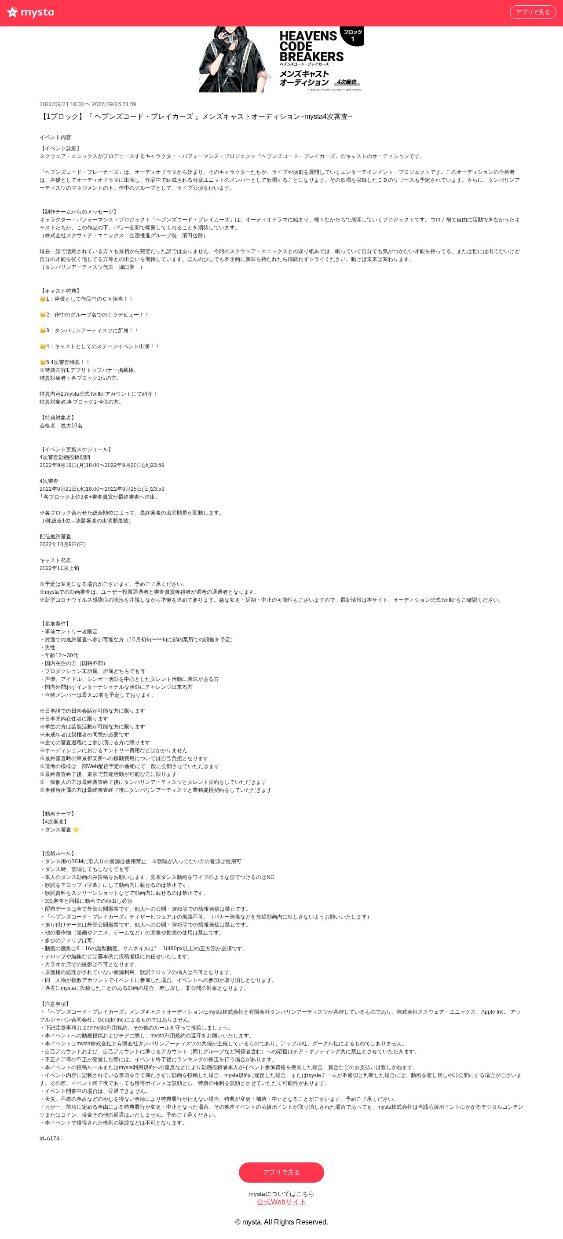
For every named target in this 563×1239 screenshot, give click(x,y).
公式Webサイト (282, 1202)
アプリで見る (533, 12)
